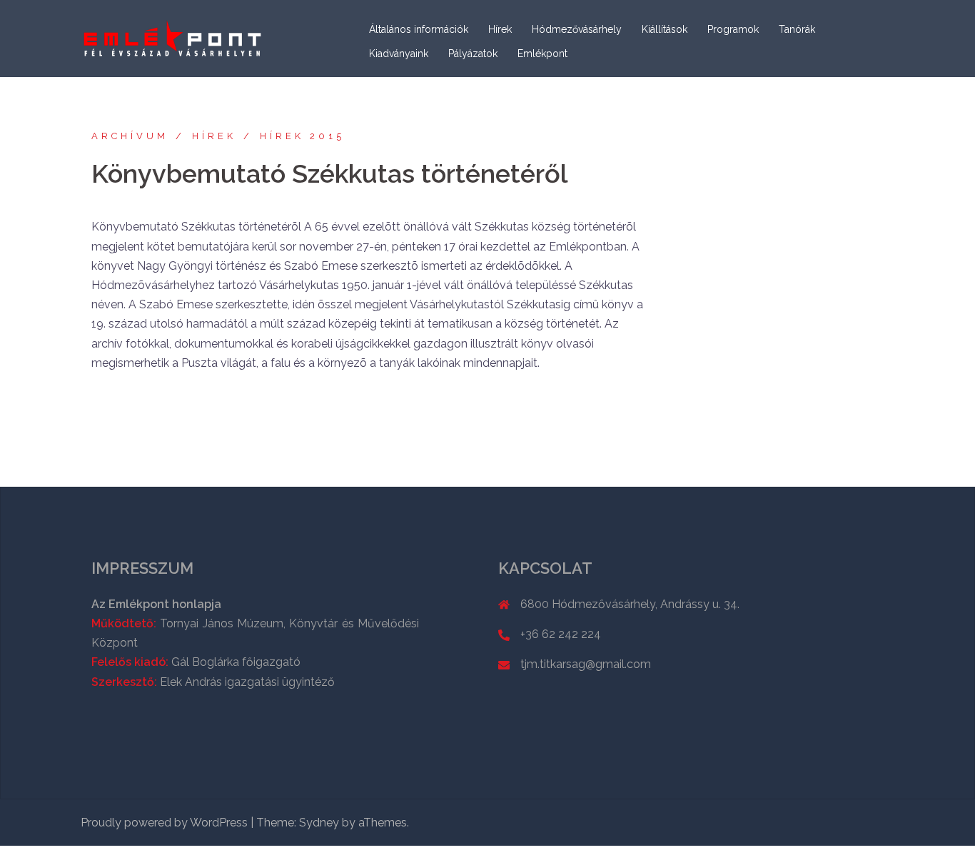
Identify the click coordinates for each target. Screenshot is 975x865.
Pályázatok (472, 53)
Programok (733, 29)
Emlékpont (542, 53)
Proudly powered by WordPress (164, 822)
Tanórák (797, 29)
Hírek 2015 (302, 136)
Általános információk (418, 29)
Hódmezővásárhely (577, 29)
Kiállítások (664, 29)
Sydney (319, 822)
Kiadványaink (398, 53)
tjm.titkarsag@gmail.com (585, 664)
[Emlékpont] (173, 37)
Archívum (129, 136)
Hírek (500, 29)
